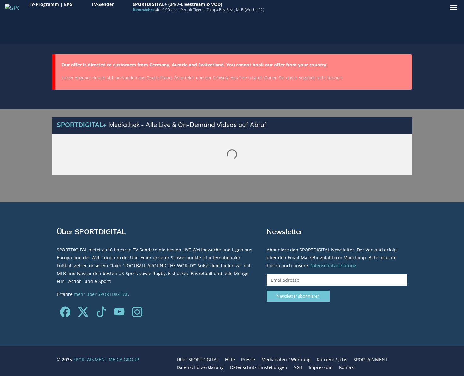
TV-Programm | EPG (51, 4)
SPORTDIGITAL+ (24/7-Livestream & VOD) (177, 4)
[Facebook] (65, 314)
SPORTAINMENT (371, 359)
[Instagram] (137, 314)
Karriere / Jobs (332, 359)
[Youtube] (119, 314)
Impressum (321, 367)
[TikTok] (101, 314)
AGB (298, 367)
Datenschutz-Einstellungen (258, 367)
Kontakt (347, 367)
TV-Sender (103, 4)
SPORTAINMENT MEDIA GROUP (106, 359)
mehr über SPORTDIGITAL (101, 294)
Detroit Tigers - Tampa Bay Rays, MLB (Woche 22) (222, 9)
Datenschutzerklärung (332, 265)
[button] (453, 8)
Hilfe (230, 359)
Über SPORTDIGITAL (198, 359)
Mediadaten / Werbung (286, 359)
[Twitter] (83, 314)
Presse (248, 359)
